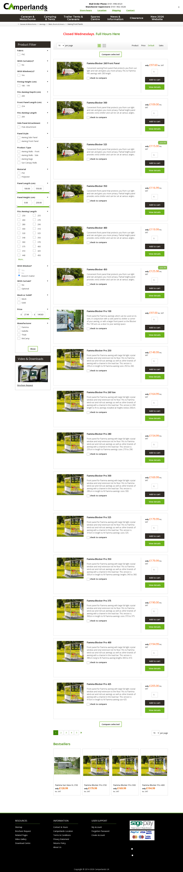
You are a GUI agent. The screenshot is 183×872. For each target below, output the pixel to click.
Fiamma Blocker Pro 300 (99, 475)
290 (39, 224)
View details (155, 87)
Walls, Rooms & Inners (56, 24)
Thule (24, 334)
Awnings (42, 24)
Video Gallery (20, 839)
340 (23, 237)
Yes (23, 75)
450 (39, 255)
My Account (97, 827)
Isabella (25, 331)
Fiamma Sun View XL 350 (66, 785)
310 (39, 229)
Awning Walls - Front (30, 151)
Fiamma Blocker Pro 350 (99, 559)
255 (39, 215)
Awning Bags (27, 159)
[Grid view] (104, 45)
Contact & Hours (60, 827)
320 (23, 233)
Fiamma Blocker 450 (97, 269)
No (23, 65)
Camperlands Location (63, 831)
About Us (57, 847)
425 (39, 251)
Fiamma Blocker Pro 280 (99, 433)
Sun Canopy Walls (29, 162)
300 (23, 229)
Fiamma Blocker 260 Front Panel (103, 63)
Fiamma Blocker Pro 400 (99, 642)
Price (143, 45)
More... (21, 259)
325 (39, 233)
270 (39, 220)
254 (23, 106)
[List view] (99, 45)
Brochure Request (25, 385)
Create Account (98, 835)
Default (151, 45)
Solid (24, 302)
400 (39, 246)
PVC (23, 54)
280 (23, 224)
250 (23, 215)
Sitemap (18, 827)
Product (135, 45)
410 (23, 251)
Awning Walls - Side (30, 155)
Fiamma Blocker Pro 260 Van (101, 392)
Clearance (136, 18)
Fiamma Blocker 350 (97, 186)
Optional (25, 288)
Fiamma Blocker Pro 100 (99, 311)
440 (23, 255)
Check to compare (98, 78)
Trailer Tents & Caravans (73, 18)
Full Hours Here (108, 34)
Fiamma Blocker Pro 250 (99, 350)
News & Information (115, 18)
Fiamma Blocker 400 (97, 227)
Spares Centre (95, 18)
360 (23, 242)
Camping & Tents (50, 18)
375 (23, 246)
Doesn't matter (28, 276)
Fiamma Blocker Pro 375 (99, 600)
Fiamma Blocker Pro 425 (99, 684)
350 (39, 237)
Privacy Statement (61, 839)
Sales (161, 45)
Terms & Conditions (62, 835)
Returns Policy (59, 843)
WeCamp (25, 338)
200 (23, 96)
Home (16, 24)
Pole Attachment (29, 127)
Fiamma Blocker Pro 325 (99, 517)
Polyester (26, 176)
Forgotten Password (100, 831)
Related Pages (21, 835)
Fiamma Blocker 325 (97, 144)
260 (23, 116)
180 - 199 (26, 85)
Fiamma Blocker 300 (97, 102)
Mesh (24, 299)
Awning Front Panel (30, 141)
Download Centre (22, 843)
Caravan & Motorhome (28, 18)
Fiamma (25, 327)
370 (39, 242)
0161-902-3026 (106, 6)
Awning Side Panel (29, 137)
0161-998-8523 (105, 3)
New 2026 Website (157, 18)
